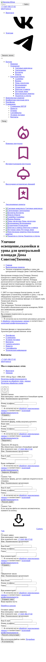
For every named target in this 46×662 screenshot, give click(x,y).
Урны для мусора (22, 83)
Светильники (20, 70)
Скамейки (19, 79)
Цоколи (18, 74)
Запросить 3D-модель (10, 472)
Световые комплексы (23, 68)
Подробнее (30, 639)
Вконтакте (10, 371)
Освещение (15, 66)
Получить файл (7, 502)
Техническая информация (16, 350)
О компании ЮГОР (18, 106)
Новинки (14, 64)
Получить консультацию (10, 635)
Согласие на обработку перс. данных (16, 381)
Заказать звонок (7, 55)
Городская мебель (17, 77)
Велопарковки (21, 85)
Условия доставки (17, 115)
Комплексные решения (15, 98)
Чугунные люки (21, 91)
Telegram (9, 373)
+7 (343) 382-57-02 (8, 7)
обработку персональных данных (15, 321)
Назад (4, 121)
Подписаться (6, 316)
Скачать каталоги (13, 344)
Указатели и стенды (23, 96)
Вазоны (18, 81)
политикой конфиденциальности (14, 323)
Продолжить (6, 440)
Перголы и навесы (22, 89)
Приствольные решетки (24, 94)
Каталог (9, 62)
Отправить (5, 415)
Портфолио (10, 102)
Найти (26, 4)
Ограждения (20, 87)
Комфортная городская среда (17, 100)
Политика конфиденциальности (14, 379)
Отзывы (13, 111)
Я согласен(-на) (7, 642)
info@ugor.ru (6, 9)
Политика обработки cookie (12, 383)
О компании (11, 104)
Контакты (14, 117)
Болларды (19, 72)
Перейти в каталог (8, 606)
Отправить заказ (8, 599)
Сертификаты (15, 113)
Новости (13, 108)
